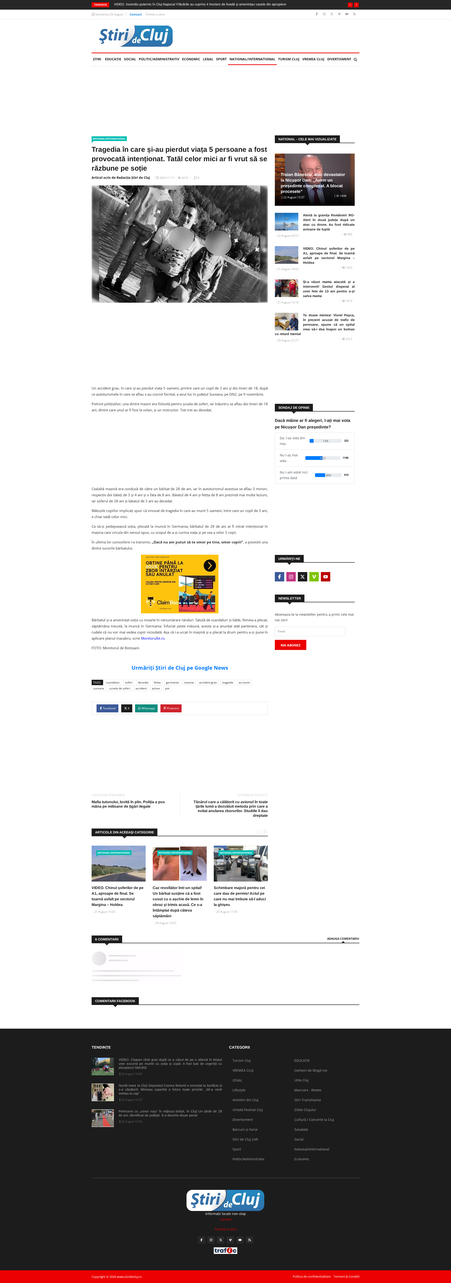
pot (167, 688)
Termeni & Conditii (346, 1276)
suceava (98, 688)
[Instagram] (325, 14)
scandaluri (113, 682)
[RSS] (354, 14)
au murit (244, 682)
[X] (332, 14)
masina (189, 682)
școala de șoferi (119, 688)
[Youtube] (347, 14)
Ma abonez (290, 645)
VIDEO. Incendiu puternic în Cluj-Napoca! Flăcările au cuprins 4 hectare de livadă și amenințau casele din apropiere (200, 4)
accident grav (208, 682)
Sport (221, 59)
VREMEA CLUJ (313, 59)
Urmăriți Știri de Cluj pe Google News (180, 667)
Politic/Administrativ (159, 59)
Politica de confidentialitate (312, 1276)
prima (156, 688)
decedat (143, 682)
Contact (136, 14)
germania (172, 682)
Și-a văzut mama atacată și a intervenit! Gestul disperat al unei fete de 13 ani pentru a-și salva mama (329, 289)
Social (130, 59)
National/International (252, 59)
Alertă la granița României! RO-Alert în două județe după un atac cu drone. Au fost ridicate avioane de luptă (329, 222)
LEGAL (208, 59)
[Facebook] (317, 14)
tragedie (227, 682)
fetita (157, 682)
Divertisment (339, 59)
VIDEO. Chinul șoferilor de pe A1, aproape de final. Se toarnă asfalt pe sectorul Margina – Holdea (329, 255)
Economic (191, 59)
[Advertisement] (273, 35)
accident (141, 688)
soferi (128, 682)
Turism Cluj (288, 59)
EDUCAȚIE (114, 59)
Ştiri (97, 59)
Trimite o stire (155, 14)
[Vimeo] (340, 14)
